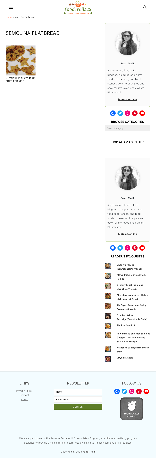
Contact (24, 395)
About (24, 399)
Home (9, 17)
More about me (127, 99)
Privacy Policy (24, 390)
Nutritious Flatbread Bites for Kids (20, 80)
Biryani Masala (125, 357)
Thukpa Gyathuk (126, 325)
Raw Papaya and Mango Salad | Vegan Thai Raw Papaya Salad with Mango (133, 337)
